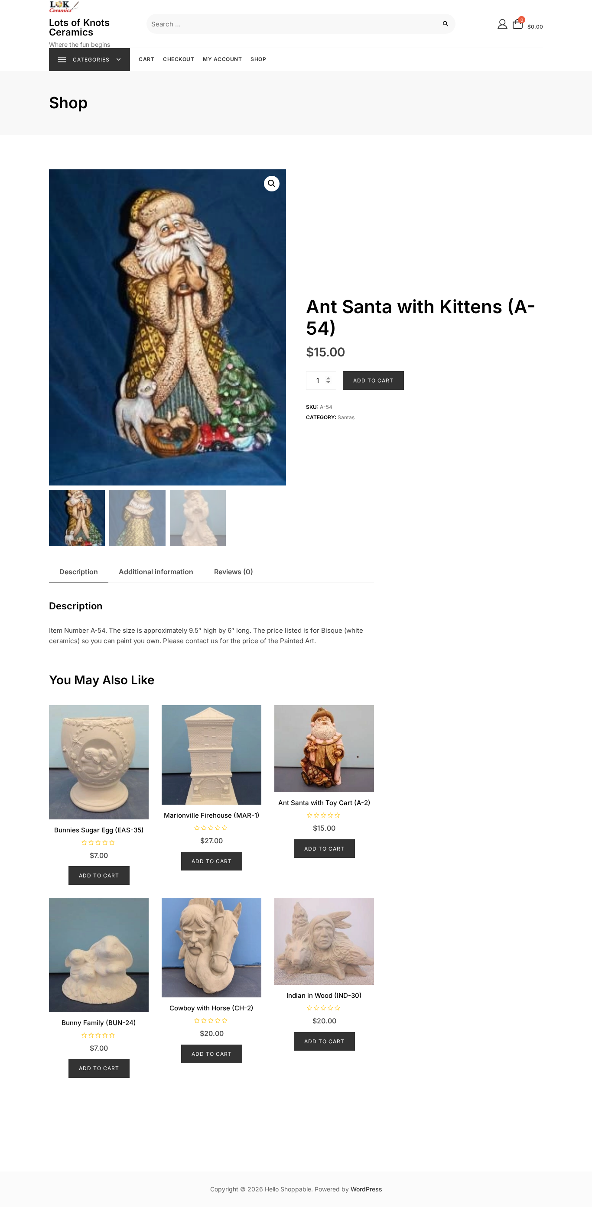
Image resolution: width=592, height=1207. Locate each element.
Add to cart (373, 380)
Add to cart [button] (99, 875)
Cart (146, 59)
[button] (272, 183)
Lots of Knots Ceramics (79, 27)
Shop (258, 59)
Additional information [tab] (156, 571)
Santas (346, 417)
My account (222, 59)
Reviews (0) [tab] (233, 571)
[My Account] (502, 23)
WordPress (366, 1189)
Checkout (178, 59)
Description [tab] (78, 571)
